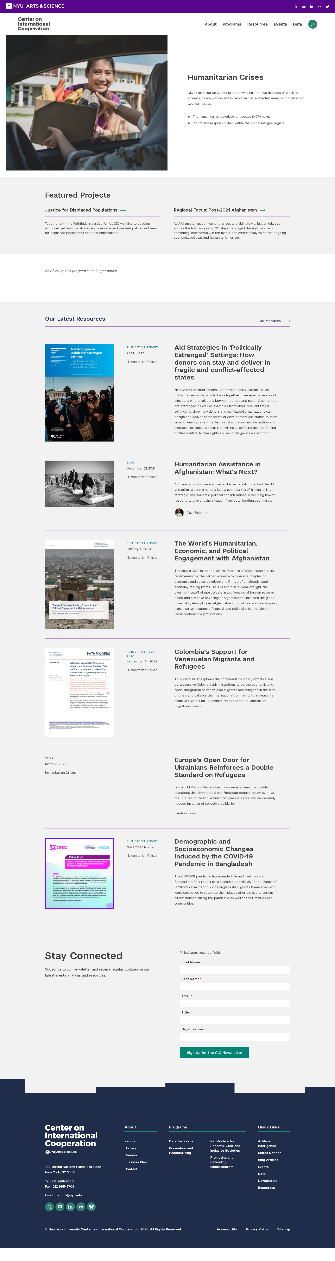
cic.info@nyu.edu (68, 1195)
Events (280, 24)
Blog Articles (268, 1160)
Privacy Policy (257, 1229)
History (130, 1148)
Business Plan (135, 1162)
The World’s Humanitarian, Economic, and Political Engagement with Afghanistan (221, 550)
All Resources (270, 321)
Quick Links (269, 1127)
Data (297, 24)
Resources (257, 24)
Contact (130, 1169)
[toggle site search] (312, 24)
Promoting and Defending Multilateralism (221, 1162)
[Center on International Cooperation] (44, 24)
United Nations (269, 1153)
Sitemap (283, 1229)
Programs (232, 24)
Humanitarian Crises (142, 362)
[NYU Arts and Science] (35, 6)
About (211, 24)
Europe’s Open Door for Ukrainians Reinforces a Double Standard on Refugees (224, 767)
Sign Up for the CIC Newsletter (214, 1052)
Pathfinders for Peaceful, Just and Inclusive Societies (225, 1146)
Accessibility (227, 1229)
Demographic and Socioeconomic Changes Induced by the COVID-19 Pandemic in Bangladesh (214, 852)
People (129, 1141)
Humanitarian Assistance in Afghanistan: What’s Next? (217, 467)
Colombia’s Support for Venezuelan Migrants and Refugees (214, 659)
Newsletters (267, 1181)
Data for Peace (181, 1141)
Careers (130, 1155)
